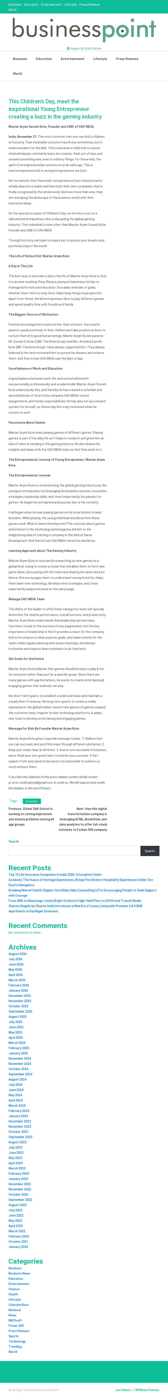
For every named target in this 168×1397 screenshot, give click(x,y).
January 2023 (18, 1179)
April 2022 (16, 1226)
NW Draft (15, 1320)
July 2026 (15, 959)
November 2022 (20, 1189)
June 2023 (16, 1152)
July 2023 (15, 1147)
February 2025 (19, 1048)
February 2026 (19, 985)
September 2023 (20, 1137)
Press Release (89, 4)
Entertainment (51, 4)
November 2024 (20, 1064)
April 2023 (16, 1163)
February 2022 (19, 1236)
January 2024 (18, 1116)
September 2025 (20, 1011)
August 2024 (17, 1079)
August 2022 (17, 1205)
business (32, 801)
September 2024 (20, 1074)
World (12, 10)
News (12, 1315)
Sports (14, 1336)
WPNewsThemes (147, 1390)
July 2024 (15, 1084)
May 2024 (15, 1095)
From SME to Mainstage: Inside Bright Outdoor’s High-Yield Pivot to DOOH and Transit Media (75, 900)
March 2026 (17, 980)
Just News (122, 1390)
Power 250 (16, 1325)
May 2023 (15, 1158)
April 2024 (16, 1100)
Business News (19, 1273)
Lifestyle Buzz (19, 1305)
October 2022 (18, 1194)
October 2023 (18, 1132)
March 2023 (17, 1168)
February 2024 (19, 1111)
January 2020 (18, 1247)
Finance (14, 1289)
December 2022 (20, 1184)
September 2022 (20, 1200)
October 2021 (18, 1241)
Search (14, 841)
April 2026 (16, 975)
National (15, 1310)
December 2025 (20, 996)
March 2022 (17, 1231)
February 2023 (19, 1173)
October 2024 (18, 1069)
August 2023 (17, 1142)
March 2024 (17, 1105)
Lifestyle (71, 4)
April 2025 (16, 1037)
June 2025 (16, 1027)
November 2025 (20, 1001)
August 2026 (17, 954)
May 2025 (15, 1032)
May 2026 (15, 969)
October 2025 (18, 1006)
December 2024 (20, 1058)
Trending (15, 1346)
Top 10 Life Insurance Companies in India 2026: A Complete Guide (55, 874)
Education (31, 4)
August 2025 (17, 1016)
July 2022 (15, 1210)
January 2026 (18, 990)
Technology (17, 1341)
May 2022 (15, 1220)
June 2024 (16, 1090)
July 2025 (15, 1022)
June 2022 (16, 1215)
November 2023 (20, 1126)
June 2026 (16, 964)
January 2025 (18, 1053)
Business (15, 4)
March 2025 (17, 1043)
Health (13, 1294)
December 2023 (20, 1121)
